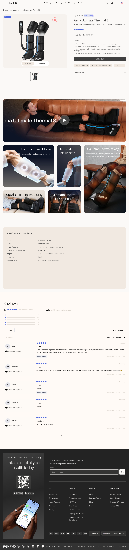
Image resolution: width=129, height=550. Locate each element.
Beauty (51, 510)
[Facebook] (33, 546)
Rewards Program (95, 498)
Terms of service (94, 546)
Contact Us (73, 494)
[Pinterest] (38, 546)
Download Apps (74, 510)
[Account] (112, 2)
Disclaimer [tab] (28, 233)
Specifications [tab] (13, 233)
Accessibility (121, 546)
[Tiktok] (43, 546)
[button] (81, 29)
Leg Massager (15, 10)
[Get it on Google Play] (29, 493)
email (52, 468)
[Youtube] (28, 546)
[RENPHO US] (11, 2)
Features (42, 63)
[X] (23, 546)
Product (28, 63)
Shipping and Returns (76, 514)
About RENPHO (94, 494)
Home (5, 10)
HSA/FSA (72, 502)
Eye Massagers (54, 498)
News (91, 506)
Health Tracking (54, 502)
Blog (91, 502)
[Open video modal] (64, 120)
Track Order (73, 506)
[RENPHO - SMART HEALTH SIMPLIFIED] (9, 546)
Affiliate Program (115, 494)
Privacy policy (80, 546)
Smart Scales (53, 494)
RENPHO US (56, 546)
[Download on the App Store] (18, 493)
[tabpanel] (64, 262)
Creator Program (115, 498)
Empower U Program (117, 502)
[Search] (107, 2)
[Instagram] (18, 546)
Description (79, 73)
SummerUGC (114, 506)
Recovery (52, 506)
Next (122, 472)
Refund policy (67, 546)
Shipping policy (108, 546)
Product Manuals (75, 498)
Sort (108, 337)
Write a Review (118, 330)
